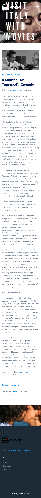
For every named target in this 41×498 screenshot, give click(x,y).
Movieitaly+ (23, 372)
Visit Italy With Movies (11, 74)
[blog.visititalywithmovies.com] (11, 7)
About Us (6, 470)
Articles (5, 462)
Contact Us (7, 466)
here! (24, 375)
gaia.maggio (17, 90)
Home (5, 34)
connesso (15, 391)
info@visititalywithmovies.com (16, 450)
